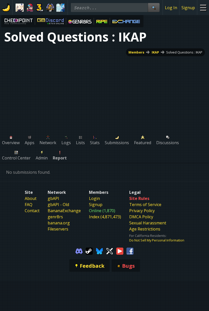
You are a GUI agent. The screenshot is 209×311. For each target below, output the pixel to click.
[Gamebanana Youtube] (120, 250)
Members (136, 52)
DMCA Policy (141, 217)
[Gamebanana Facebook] (130, 250)
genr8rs (55, 217)
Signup (188, 7)
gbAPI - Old (58, 204)
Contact (32, 210)
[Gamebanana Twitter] (110, 250)
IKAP (155, 52)
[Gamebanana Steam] (89, 250)
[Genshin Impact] (20, 8)
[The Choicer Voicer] (60, 8)
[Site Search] (154, 7)
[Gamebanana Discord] (79, 250)
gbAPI (53, 198)
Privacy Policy (142, 210)
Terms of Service (145, 204)
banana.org (59, 223)
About (30, 198)
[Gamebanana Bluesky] (99, 250)
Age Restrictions (144, 229)
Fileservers (58, 229)
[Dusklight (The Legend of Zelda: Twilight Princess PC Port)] (50, 8)
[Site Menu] (203, 7)
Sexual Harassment (147, 223)
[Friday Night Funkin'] (30, 8)
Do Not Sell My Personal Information (156, 240)
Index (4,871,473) (105, 217)
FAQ (28, 204)
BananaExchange (64, 210)
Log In (171, 7)
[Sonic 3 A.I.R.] (40, 8)
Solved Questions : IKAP (184, 52)
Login (94, 198)
